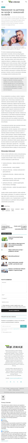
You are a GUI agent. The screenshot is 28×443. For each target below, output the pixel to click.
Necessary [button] (3, 418)
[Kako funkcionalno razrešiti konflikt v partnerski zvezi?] (4, 264)
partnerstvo (8, 210)
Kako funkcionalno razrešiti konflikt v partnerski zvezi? (15, 263)
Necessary (4, 420)
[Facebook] (7, 382)
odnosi (3, 210)
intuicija (12, 209)
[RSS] (14, 382)
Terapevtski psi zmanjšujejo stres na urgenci (6, 228)
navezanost (17, 209)
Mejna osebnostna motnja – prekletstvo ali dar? (15, 250)
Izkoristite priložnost (13, 256)
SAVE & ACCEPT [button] (4, 441)
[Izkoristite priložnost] (4, 257)
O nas (4, 388)
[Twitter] (17, 382)
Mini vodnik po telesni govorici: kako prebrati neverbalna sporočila (16, 245)
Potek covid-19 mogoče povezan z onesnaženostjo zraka (20, 228)
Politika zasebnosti (16, 390)
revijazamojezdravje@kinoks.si (15, 378)
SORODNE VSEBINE (6, 233)
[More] (25, 218)
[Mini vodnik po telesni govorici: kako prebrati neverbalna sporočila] (4, 245)
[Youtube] (21, 382)
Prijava (23, 326)
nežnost (22, 209)
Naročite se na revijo (14, 388)
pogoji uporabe (16, 328)
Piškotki (10, 390)
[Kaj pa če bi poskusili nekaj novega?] (4, 238)
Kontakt (7, 388)
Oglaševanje (21, 388)
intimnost (8, 209)
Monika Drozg (6, 206)
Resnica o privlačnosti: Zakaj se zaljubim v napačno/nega (16, 269)
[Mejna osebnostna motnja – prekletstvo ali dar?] (4, 251)
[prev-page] (2, 275)
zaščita (12, 210)
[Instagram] (10, 382)
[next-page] (4, 275)
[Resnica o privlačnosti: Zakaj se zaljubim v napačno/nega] (4, 270)
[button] (2, 2)
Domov (2, 4)
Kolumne (7, 4)
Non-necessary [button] (4, 430)
